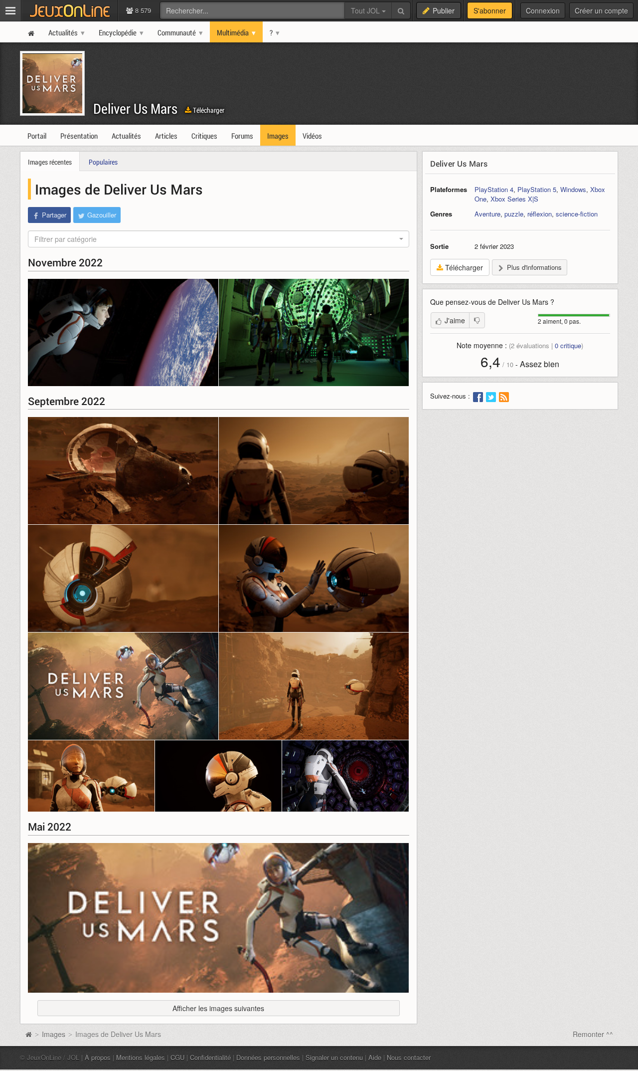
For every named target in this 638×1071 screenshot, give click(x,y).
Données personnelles (268, 1057)
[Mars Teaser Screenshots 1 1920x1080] (314, 578)
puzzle (513, 213)
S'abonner (490, 10)
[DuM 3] (91, 776)
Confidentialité (210, 1057)
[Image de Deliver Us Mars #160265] (314, 332)
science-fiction (577, 213)
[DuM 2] (218, 776)
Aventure (487, 213)
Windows (573, 189)
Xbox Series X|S (514, 199)
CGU (177, 1057)
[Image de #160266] (123, 332)
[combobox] (218, 238)
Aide (374, 1057)
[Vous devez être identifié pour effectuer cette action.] (477, 320)
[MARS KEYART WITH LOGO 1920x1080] (123, 686)
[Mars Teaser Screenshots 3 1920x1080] (314, 470)
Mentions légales (140, 1057)
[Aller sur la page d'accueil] (28, 1034)
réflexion (539, 213)
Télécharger (207, 110)
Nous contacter (409, 1057)
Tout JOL (366, 10)
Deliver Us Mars (135, 108)
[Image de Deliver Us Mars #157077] (218, 918)
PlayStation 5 (536, 189)
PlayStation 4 (494, 189)
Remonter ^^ (593, 1034)
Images (54, 1034)
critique (568, 345)
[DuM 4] (314, 686)
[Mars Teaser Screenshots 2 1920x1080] (123, 578)
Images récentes (50, 162)
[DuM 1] (345, 776)
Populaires (103, 162)
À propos (98, 1057)
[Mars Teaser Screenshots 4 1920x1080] (123, 470)
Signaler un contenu (334, 1057)
